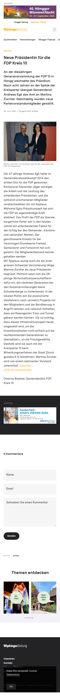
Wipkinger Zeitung (38, 22)
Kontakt (8, 663)
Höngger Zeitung (21, 22)
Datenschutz (13, 675)
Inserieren (9, 659)
